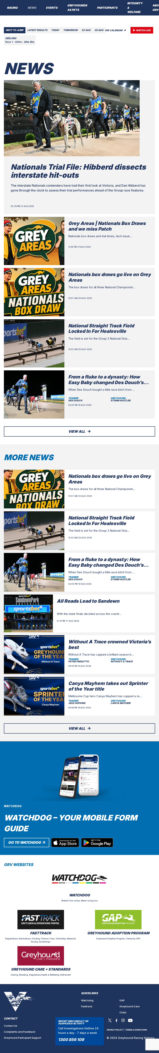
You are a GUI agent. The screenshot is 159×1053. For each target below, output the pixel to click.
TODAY (55, 30)
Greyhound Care (129, 1006)
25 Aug (86, 30)
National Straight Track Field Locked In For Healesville (101, 328)
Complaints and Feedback (19, 1031)
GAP (122, 1000)
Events (51, 7)
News (32, 7)
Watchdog (87, 1000)
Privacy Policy (115, 1030)
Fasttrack (86, 1006)
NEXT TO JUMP (14, 30)
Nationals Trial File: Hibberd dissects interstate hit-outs (78, 170)
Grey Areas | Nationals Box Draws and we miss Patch (107, 226)
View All (77, 431)
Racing (12, 7)
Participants (107, 7)
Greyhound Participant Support (22, 1037)
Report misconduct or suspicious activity (73, 1022)
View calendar (113, 30)
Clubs (122, 1012)
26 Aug (98, 30)
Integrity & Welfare (135, 8)
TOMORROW (70, 30)
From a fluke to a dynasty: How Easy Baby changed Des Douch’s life (105, 382)
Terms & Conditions (136, 1030)
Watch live (143, 30)
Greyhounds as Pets (77, 7)
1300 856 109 (71, 1039)
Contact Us (10, 1025)
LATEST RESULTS (37, 30)
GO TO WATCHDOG (25, 842)
